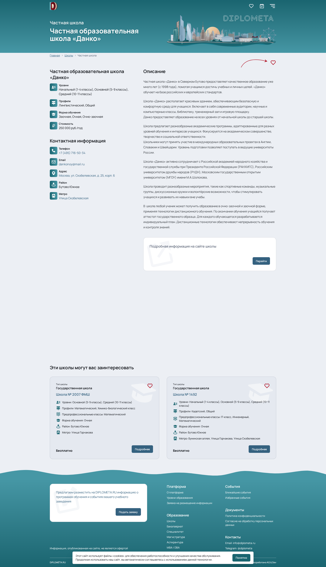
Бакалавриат (175, 526)
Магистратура (176, 537)
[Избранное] (273, 63)
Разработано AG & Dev (264, 562)
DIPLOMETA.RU (58, 562)
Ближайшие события (238, 492)
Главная (55, 55)
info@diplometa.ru (244, 543)
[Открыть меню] (272, 6)
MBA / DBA (173, 547)
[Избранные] (251, 6)
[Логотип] (53, 6)
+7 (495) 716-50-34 (72, 153)
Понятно (241, 557)
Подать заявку (128, 512)
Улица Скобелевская (73, 198)
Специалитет (175, 531)
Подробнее (142, 449)
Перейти (261, 261)
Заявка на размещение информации (189, 503)
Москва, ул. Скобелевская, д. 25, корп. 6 (87, 175)
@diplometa (245, 548)
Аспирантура (175, 542)
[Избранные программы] (262, 6)
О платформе (175, 492)
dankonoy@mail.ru (72, 164)
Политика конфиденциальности (245, 516)
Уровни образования (180, 497)
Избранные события (237, 497)
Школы (69, 55)
